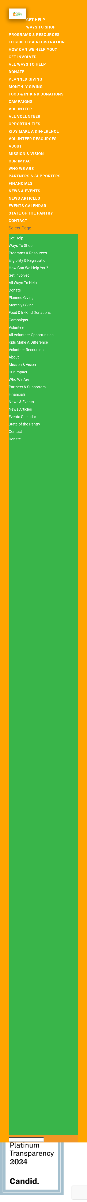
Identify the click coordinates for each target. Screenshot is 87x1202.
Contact (18, 220)
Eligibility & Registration (37, 42)
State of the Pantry (31, 213)
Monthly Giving (26, 86)
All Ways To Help (27, 64)
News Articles (24, 198)
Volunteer (20, 109)
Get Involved (23, 57)
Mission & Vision (26, 153)
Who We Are (21, 168)
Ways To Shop (41, 27)
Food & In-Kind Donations (36, 94)
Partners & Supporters (35, 176)
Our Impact (21, 161)
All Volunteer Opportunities (31, 335)
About (15, 146)
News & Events (24, 191)
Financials (21, 183)
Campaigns (21, 101)
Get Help (16, 238)
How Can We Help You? (33, 49)
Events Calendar (27, 205)
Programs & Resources (34, 34)
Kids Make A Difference (34, 131)
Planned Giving (25, 79)
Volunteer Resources (33, 139)
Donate (16, 72)
